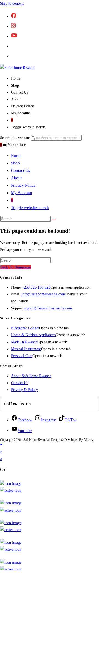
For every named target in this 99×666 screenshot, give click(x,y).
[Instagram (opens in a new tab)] (13, 26)
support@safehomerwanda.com (47, 308)
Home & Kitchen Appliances (33, 335)
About (16, 178)
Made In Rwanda (24, 342)
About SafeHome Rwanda (31, 376)
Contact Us (20, 170)
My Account (21, 193)
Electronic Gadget (25, 328)
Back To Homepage (15, 267)
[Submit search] (54, 220)
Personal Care (21, 356)
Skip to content (12, 3)
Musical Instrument (26, 349)
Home (16, 155)
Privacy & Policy (24, 390)
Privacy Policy (23, 185)
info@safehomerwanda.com (43, 294)
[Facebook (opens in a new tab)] (13, 16)
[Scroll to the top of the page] (1, 445)
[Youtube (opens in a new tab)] (14, 35)
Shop (15, 163)
